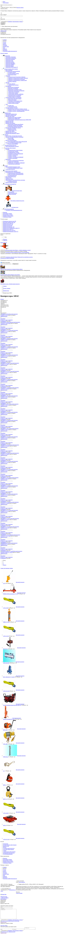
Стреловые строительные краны (15, 100)
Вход (4, 1)
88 (11, 225)
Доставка (5, 45)
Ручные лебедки (11, 83)
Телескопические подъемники (14, 95)
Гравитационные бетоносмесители (15, 173)
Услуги (4, 42)
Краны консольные (12, 99)
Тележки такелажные (12, 158)
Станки (4, 850)
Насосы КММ (11, 139)
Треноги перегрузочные (13, 103)
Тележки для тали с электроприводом (16, 111)
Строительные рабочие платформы (15, 94)
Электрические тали (12, 106)
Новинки (5, 212)
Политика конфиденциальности (10, 51)
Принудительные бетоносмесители (15, 174)
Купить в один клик (14, 921)
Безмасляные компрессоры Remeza (15, 124)
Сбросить (5, 240)
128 (12, 224)
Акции (4, 43)
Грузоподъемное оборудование (9, 844)
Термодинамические (12, 193)
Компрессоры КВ (12, 128)
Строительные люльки (13, 92)
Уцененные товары (7, 216)
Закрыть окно (3, 30)
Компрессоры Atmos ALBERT (14, 117)
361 (14, 222)
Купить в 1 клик (4, 319)
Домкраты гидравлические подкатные (16, 79)
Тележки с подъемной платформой (15, 157)
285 (15, 221)
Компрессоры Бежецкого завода (10, 231)
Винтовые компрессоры (8, 222)
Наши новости (4, 242)
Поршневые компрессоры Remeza (15, 126)
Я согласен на (12, 21)
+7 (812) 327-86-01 (4, 897)
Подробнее (3, 318)
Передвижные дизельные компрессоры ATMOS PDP (19, 119)
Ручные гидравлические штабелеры (16, 160)
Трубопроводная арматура (8, 852)
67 (12, 229)
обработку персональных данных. (15, 21)
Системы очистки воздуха (8, 848)
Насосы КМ (10, 138)
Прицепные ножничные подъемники (16, 90)
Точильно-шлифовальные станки (15, 168)
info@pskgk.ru (22, 882)
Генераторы (5, 843)
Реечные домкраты (12, 81)
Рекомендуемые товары (8, 215)
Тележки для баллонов (13, 154)
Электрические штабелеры (14, 163)
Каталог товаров (4, 53)
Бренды (4, 44)
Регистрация (6, 2)
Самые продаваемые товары (7, 568)
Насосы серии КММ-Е (13, 143)
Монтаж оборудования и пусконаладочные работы (11, 269)
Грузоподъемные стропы (13, 73)
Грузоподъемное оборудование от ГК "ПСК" (10, 274)
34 (12, 223)
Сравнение (10, 319)
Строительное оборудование (9, 851)
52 (17, 231)
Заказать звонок (20, 7)
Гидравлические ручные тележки (15, 150)
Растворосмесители (12, 175)
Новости (5, 48)
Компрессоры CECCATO (8, 230)
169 (13, 226)
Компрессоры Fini (7, 225)
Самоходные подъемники (13, 91)
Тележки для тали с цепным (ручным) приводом (18, 110)
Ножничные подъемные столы (14, 89)
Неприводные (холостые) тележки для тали (17, 108)
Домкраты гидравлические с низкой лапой (17, 80)
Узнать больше (19, 893)
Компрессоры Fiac (7, 224)
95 (14, 230)
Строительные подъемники (14, 102)
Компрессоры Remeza (7, 226)
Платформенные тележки (13, 152)
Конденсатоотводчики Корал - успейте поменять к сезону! (18, 250)
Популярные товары (7, 213)
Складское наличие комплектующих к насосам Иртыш (17, 252)
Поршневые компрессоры (8, 221)
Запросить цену (11, 931)
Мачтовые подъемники (13, 88)
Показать (5, 239)
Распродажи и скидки (8, 214)
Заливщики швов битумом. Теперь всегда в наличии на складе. (19, 257)
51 (19, 228)
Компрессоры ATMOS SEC (14, 118)
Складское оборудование (8, 849)
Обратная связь (4, 896)
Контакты (5, 50)
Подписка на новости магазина (7, 258)
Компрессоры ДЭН (12, 130)
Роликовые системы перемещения (15, 153)
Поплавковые (11, 191)
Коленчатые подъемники (13, 87)
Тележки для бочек (12, 155)
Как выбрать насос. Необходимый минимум (10, 283)
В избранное (3, 321)
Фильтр (2, 299)
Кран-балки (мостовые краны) (14, 98)
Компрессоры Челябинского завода (10, 228)
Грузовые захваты (12, 72)
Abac (6, 237)
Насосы (4, 847)
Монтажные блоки (12, 74)
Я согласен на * (12, 919)
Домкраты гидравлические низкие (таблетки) (18, 78)
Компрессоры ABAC (7, 229)
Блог (4, 47)
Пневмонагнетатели (12, 181)
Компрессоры (6, 846)
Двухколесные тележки (13, 151)
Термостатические (12, 194)
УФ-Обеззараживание (8, 854)
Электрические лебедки (13, 84)
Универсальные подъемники (14, 96)
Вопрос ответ (6, 46)
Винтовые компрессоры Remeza (15, 125)
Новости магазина (6, 262)
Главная (4, 39)
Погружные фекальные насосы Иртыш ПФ (17, 141)
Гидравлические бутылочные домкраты (16, 76)
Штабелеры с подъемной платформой (16, 162)
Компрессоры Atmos (7, 223)
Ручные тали (11, 105)
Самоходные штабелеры (13, 161)
